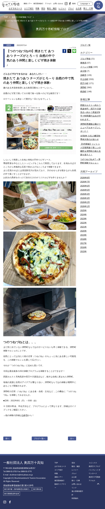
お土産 (78, 8)
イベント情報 (86, 67)
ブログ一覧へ (39, 438)
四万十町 (84, 83)
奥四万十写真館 (94, 477)
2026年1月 (85, 206)
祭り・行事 (88, 8)
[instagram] (66, 3)
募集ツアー (28, 4)
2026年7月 (85, 182)
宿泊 (43, 8)
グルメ (71, 8)
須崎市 (83, 75)
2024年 (83, 214)
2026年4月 (85, 194)
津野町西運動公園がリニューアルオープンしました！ (90, 127)
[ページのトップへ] (98, 484)
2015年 (83, 251)
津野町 (83, 87)
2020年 (83, 231)
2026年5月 (85, 190)
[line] (74, 51)
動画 (74, 4)
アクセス (48, 4)
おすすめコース (15, 8)
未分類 (83, 71)
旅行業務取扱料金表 (11, 494)
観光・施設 (52, 8)
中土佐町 (84, 79)
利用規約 (75, 498)
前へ (7, 438)
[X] (69, 51)
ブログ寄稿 (85, 59)
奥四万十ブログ (94, 466)
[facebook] (70, 3)
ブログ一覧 (85, 45)
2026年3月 (85, 198)
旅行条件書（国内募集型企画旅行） (17, 489)
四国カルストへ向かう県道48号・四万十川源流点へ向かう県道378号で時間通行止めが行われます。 (90, 112)
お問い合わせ (58, 4)
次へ (72, 438)
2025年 (83, 210)
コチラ (25, 415)
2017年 (83, 243)
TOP (56, 463)
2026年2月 (85, 202)
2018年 (83, 239)
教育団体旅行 (38, 4)
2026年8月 (85, 177)
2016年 (83, 247)
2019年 (83, 235)
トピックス (93, 463)
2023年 (83, 218)
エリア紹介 (29, 8)
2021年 (83, 227)
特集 (37, 8)
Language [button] (84, 4)
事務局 (83, 63)
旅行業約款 (37, 489)
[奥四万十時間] (9, 3)
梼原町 (83, 91)
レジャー (62, 8)
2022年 (83, 223)
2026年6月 (85, 186)
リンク (74, 488)
